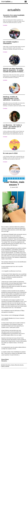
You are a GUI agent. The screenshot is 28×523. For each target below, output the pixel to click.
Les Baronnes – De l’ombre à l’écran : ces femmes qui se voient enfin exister (12, 126)
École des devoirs (19, 365)
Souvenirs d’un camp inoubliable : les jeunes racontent (13, 15)
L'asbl (2, 366)
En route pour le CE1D (10, 153)
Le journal (6, 366)
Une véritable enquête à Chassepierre (10, 42)
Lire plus (5, 25)
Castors (13, 365)
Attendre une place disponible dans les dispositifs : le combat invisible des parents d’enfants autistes (13, 71)
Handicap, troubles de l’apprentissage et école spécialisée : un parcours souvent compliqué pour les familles (12, 100)
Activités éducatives (5, 365)
